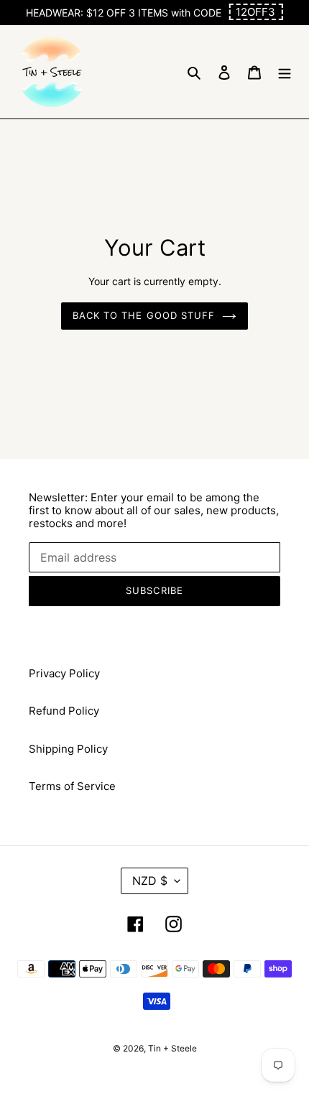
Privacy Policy (64, 673)
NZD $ (149, 880)
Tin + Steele (172, 1048)
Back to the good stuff (144, 315)
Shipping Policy (68, 749)
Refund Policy (64, 710)
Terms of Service (72, 786)
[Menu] (284, 72)
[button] (255, 12)
